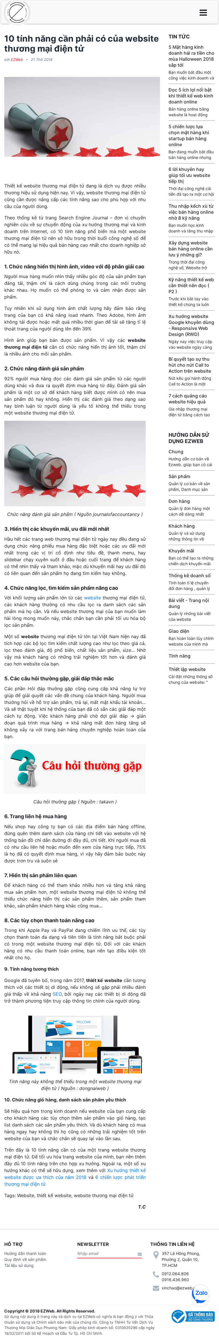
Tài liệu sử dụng (19, 1265)
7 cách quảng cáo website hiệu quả (188, 399)
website (92, 598)
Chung (176, 451)
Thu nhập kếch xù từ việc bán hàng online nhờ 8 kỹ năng (191, 212)
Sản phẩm (179, 476)
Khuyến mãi (181, 551)
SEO (57, 994)
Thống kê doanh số (190, 575)
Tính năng (179, 656)
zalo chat (200, 1293)
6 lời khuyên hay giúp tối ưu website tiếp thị (189, 175)
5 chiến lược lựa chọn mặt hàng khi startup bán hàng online (189, 135)
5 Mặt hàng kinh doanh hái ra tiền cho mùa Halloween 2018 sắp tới (191, 56)
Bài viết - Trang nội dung (189, 603)
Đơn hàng (179, 501)
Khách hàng (182, 526)
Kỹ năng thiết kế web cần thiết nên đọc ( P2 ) (191, 285)
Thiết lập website (187, 669)
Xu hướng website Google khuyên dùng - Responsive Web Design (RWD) (191, 325)
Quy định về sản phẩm (25, 1259)
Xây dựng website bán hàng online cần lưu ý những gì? (191, 249)
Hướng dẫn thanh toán (25, 1253)
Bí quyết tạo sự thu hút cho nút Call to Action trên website (190, 365)
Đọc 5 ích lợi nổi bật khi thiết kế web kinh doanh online (191, 96)
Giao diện (179, 631)
